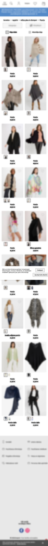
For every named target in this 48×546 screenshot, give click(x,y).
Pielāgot (40, 270)
